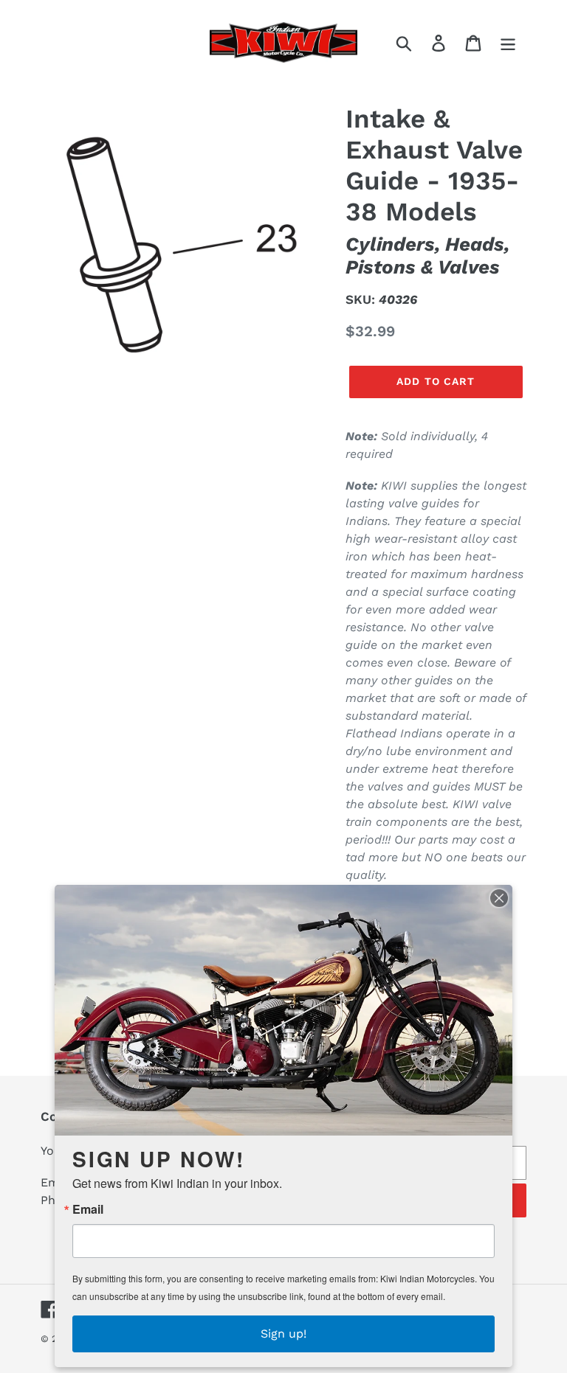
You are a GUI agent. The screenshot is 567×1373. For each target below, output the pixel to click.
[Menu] (509, 42)
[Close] (499, 898)
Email (87, 1209)
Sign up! (283, 1334)
